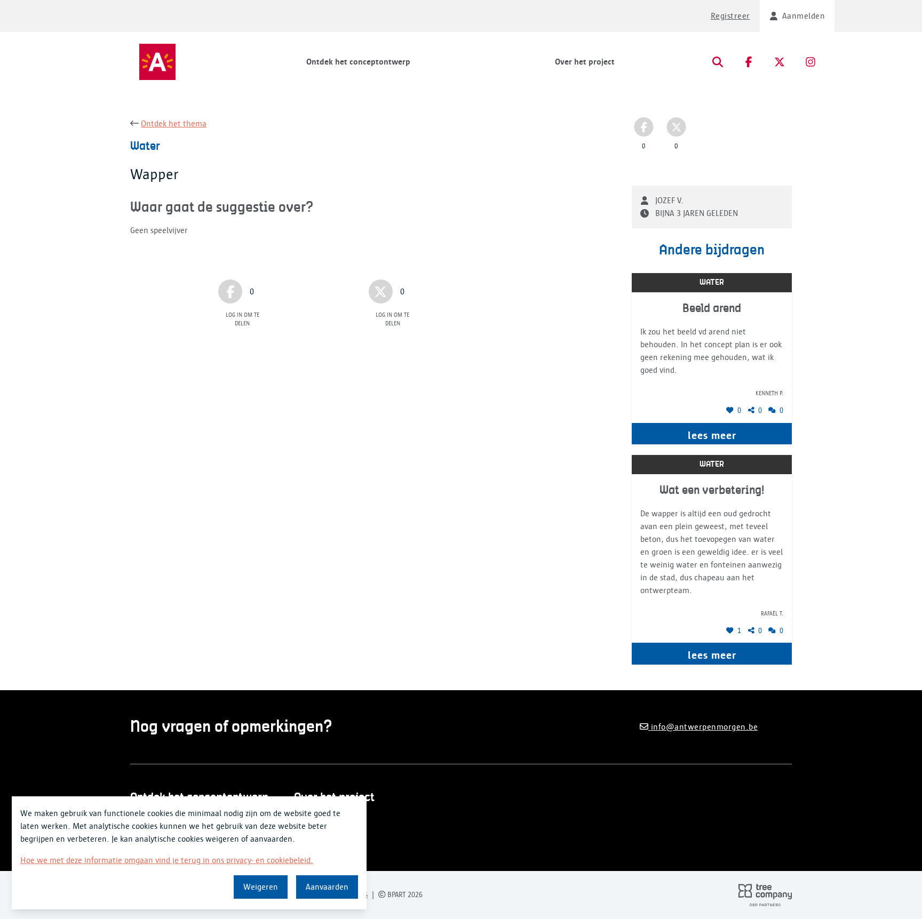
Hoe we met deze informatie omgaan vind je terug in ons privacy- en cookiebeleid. (166, 860)
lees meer (712, 435)
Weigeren (260, 887)
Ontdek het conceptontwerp (358, 62)
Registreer (730, 16)
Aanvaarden (327, 887)
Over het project (585, 62)
